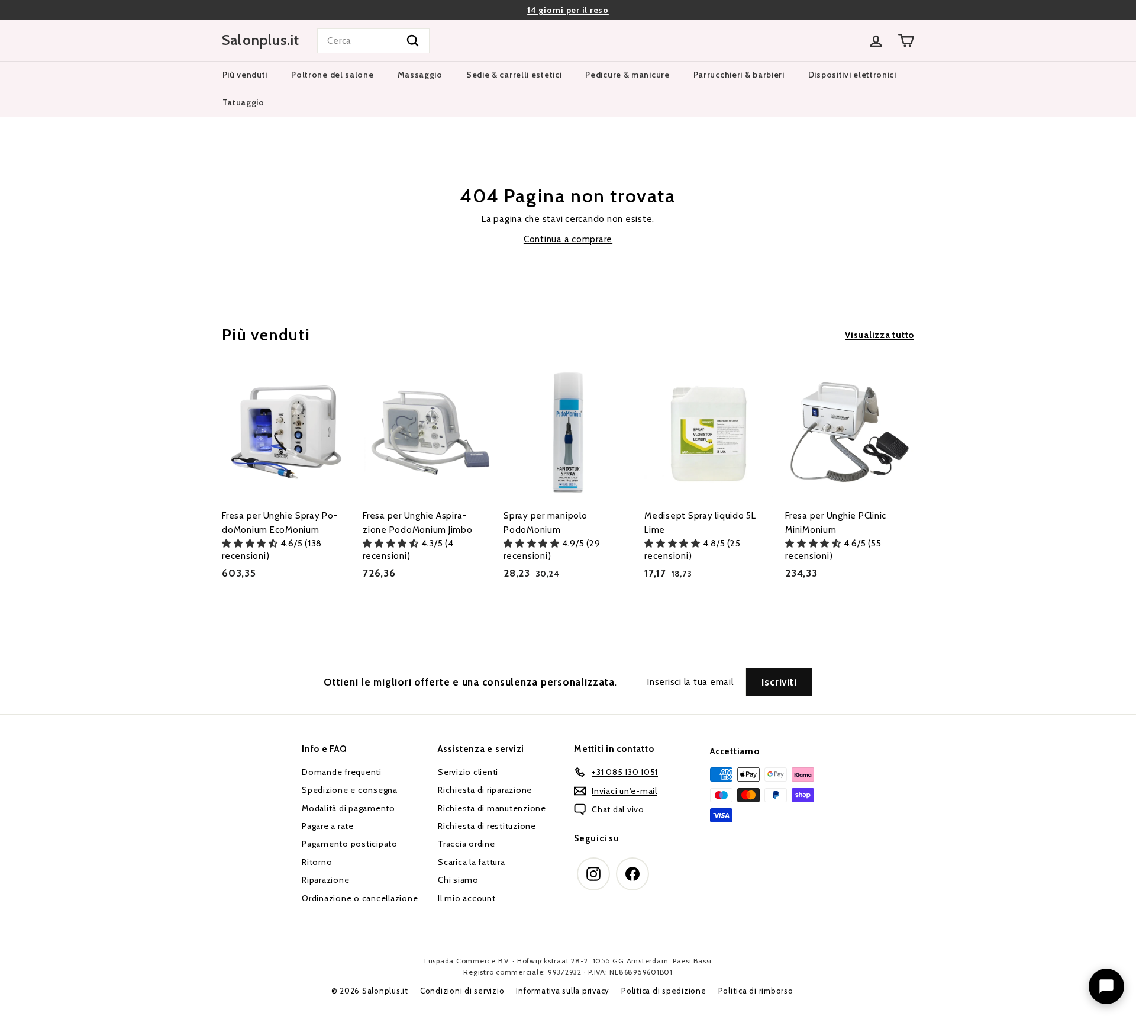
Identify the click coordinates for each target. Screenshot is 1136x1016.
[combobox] (373, 40)
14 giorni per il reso (568, 10)
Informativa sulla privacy (562, 990)
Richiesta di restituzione (487, 826)
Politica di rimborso (755, 990)
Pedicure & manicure (627, 74)
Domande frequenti (342, 772)
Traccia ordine (466, 843)
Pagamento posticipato (350, 843)
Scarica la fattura (471, 862)
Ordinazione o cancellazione (360, 898)
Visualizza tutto (879, 335)
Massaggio (420, 74)
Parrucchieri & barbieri (739, 74)
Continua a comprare (568, 239)
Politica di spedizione (663, 990)
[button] (251, 543)
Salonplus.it (260, 40)
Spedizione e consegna (350, 789)
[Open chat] (1106, 986)
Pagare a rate (328, 826)
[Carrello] (906, 40)
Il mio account (467, 898)
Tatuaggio (243, 102)
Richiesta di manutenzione (492, 808)
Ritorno (317, 862)
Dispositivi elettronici (852, 74)
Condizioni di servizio (462, 990)
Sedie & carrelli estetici (514, 74)
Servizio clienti (468, 772)
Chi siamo (458, 879)
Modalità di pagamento (348, 808)
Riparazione (325, 879)
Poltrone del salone (332, 74)
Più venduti (245, 74)
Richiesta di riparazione (485, 789)
